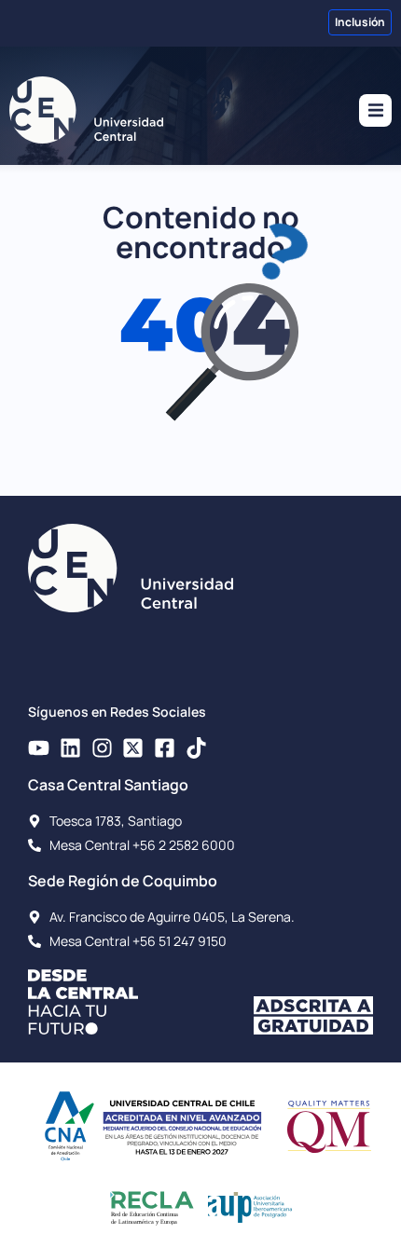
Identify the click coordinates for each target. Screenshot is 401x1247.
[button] (375, 110)
